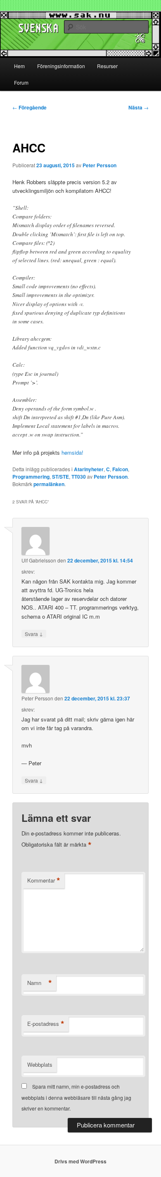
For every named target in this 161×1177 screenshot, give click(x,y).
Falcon (120, 469)
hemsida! (72, 452)
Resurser (107, 65)
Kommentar (43, 880)
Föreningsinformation (61, 65)
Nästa (138, 107)
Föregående (29, 107)
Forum (21, 82)
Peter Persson (99, 165)
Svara (34, 633)
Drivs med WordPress (80, 1161)
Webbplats (39, 1064)
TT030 (78, 476)
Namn (39, 983)
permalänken (48, 484)
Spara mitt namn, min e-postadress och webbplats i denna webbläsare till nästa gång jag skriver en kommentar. (76, 1097)
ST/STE (60, 476)
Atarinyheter (89, 469)
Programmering (31, 476)
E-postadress (45, 1023)
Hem (19, 65)
